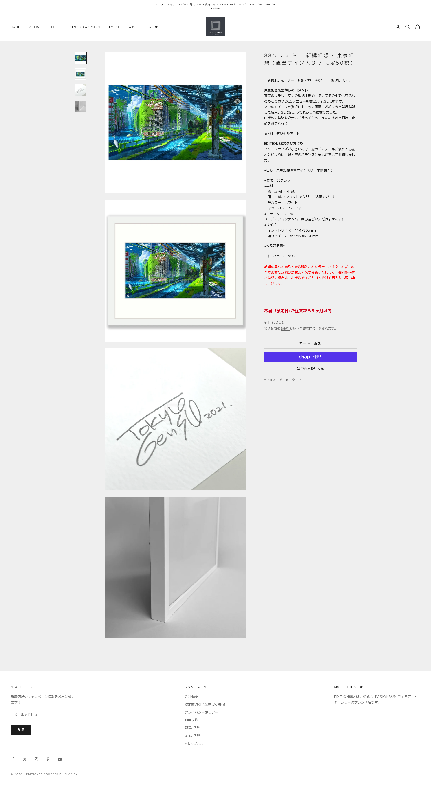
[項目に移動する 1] (80, 58)
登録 (21, 729)
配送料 (285, 328)
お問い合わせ (195, 743)
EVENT (114, 27)
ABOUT (135, 27)
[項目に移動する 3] (80, 90)
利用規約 (191, 719)
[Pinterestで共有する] (293, 380)
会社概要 (191, 696)
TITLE (56, 27)
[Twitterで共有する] (287, 380)
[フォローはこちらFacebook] (13, 759)
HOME (15, 27)
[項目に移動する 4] (80, 106)
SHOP (153, 27)
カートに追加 (310, 343)
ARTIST (35, 27)
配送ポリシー (195, 727)
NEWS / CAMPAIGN (85, 27)
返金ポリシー (195, 735)
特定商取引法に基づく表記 (205, 704)
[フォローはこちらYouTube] (59, 759)
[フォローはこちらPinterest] (48, 759)
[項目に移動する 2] (80, 74)
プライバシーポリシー (201, 712)
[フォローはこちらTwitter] (24, 759)
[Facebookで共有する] (281, 380)
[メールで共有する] (299, 380)
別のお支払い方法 (310, 368)
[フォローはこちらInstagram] (36, 759)
